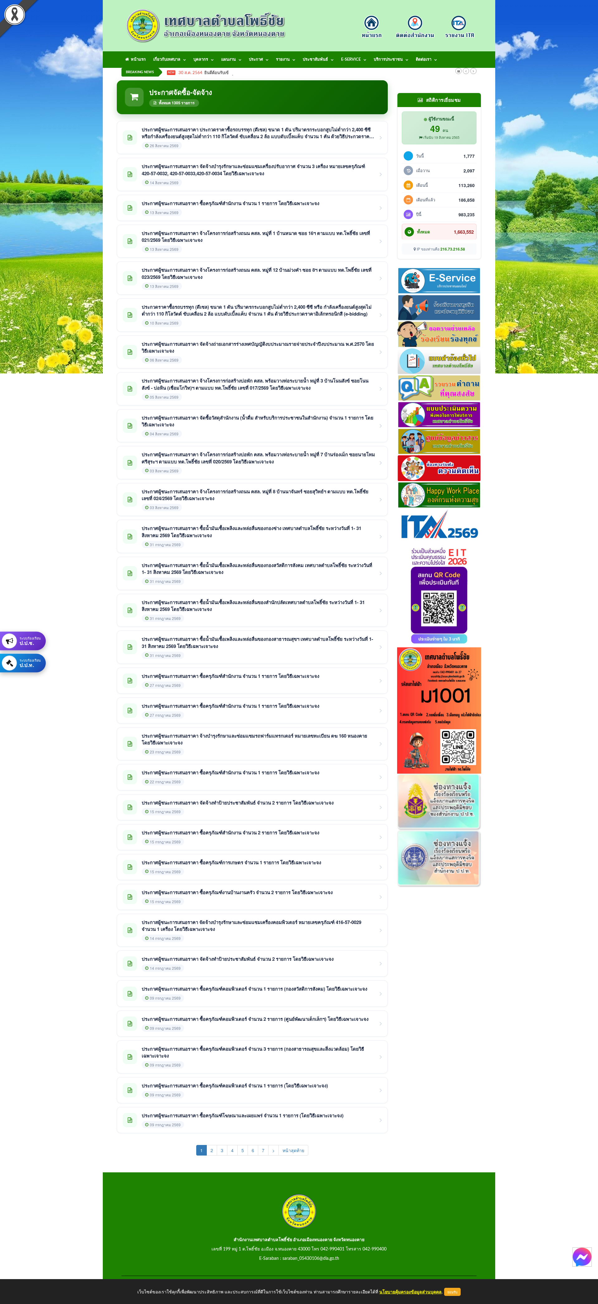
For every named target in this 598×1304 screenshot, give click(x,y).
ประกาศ (256, 60)
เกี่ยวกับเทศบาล (166, 60)
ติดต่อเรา (423, 60)
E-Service (351, 60)
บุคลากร (200, 60)
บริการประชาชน (388, 60)
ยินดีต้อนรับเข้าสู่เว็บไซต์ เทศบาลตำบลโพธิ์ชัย (244, 73)
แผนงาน (228, 60)
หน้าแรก (137, 60)
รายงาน (283, 60)
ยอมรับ (452, 1291)
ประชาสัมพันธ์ (315, 60)
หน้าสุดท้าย (293, 1150)
